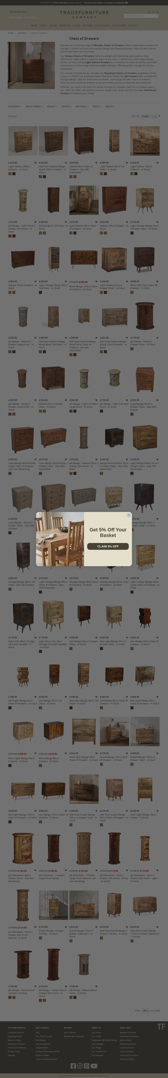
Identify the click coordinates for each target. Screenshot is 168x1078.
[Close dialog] (129, 515)
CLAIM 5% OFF (108, 546)
